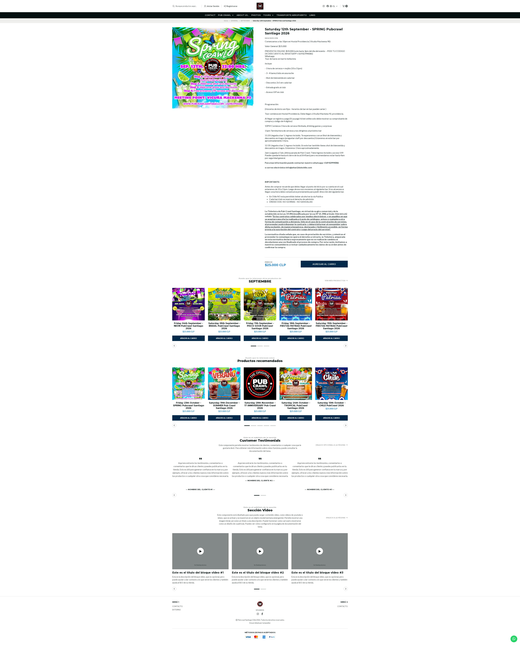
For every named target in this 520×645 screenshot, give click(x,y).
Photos (256, 15)
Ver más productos (335, 280)
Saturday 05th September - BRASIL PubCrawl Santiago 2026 (224, 326)
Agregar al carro (324, 264)
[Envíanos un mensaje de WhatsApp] (514, 639)
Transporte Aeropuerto (292, 15)
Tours (267, 15)
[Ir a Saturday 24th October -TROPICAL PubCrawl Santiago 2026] (296, 383)
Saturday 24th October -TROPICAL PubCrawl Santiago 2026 (296, 405)
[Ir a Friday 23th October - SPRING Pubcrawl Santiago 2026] (188, 383)
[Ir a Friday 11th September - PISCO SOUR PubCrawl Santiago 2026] (260, 304)
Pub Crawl (224, 15)
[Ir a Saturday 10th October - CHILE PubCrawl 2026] (331, 383)
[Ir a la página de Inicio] (260, 6)
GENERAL (234, 21)
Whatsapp (269, 56)
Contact (210, 15)
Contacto (177, 606)
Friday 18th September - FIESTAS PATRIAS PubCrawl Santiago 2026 (296, 326)
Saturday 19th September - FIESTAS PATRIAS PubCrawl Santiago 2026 (331, 326)
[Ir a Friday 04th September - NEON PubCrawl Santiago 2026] (188, 304)
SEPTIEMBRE (245, 21)
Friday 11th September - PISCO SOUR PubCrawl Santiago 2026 (260, 326)
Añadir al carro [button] (188, 338)
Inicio (226, 21)
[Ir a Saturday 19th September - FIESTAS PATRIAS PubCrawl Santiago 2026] (331, 304)
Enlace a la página (336, 518)
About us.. (243, 15)
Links (312, 15)
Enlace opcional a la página (331, 445)
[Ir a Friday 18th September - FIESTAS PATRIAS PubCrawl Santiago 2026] (296, 304)
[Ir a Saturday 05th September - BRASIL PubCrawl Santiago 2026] (224, 304)
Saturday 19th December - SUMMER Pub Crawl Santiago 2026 (224, 405)
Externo (176, 610)
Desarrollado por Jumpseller (259, 623)
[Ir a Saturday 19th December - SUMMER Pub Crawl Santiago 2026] (224, 383)
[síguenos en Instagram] (323, 6)
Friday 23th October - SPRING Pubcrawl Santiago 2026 (188, 405)
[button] (174, 346)
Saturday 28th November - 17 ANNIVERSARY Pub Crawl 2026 (260, 405)
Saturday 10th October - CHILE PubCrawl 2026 (332, 404)
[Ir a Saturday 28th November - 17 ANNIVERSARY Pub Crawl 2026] (260, 383)
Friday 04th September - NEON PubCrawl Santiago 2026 (188, 326)
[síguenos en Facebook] (327, 6)
